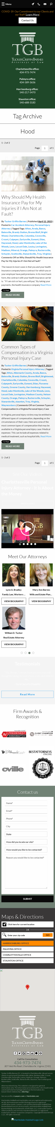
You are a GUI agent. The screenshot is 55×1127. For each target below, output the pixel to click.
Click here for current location (21, 924)
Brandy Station (19, 232)
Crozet (4, 239)
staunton (20, 401)
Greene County (17, 387)
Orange (24, 250)
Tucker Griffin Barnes (15, 221)
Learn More (32, 14)
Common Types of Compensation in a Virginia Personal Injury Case (27, 352)
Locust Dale (21, 246)
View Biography (14, 601)
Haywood (6, 242)
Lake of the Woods (34, 390)
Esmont (35, 239)
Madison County (34, 394)
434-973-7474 (27, 72)
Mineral (15, 250)
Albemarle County (23, 372)
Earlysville (25, 239)
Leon (12, 246)
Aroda (35, 228)
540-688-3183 (27, 102)
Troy (39, 253)
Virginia (46, 253)
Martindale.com (33, 1096)
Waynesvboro (8, 405)
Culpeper (14, 239)
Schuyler (5, 253)
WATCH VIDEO (28, 503)
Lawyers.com (19, 1096)
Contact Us (27, 20)
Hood (15, 242)
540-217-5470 (27, 92)
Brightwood (47, 376)
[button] (27, 987)
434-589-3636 (27, 82)
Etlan (42, 239)
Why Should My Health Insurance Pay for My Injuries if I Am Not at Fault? (23, 205)
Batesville (6, 232)
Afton (28, 228)
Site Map (25, 1092)
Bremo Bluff (34, 232)
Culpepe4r (6, 383)
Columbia (29, 235)
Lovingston (41, 246)
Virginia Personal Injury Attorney (27, 369)
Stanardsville (29, 253)
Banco (42, 228)
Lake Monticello (27, 242)
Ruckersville (44, 250)
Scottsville (16, 253)
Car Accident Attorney (22, 225)
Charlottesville (16, 235)
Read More (45, 284)
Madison (5, 250)
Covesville (40, 235)
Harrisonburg (33, 387)
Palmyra (32, 250)
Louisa (31, 246)
